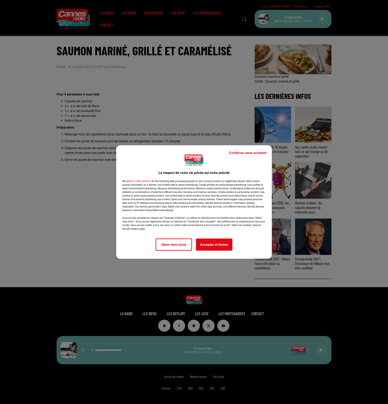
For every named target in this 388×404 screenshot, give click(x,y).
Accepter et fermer (214, 244)
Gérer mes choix (173, 244)
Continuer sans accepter (248, 152)
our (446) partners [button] (141, 181)
